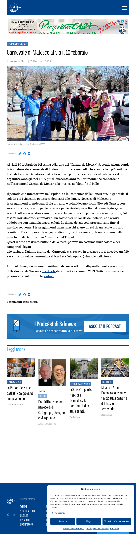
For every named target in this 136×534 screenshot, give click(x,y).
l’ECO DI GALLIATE (27, 511)
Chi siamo (114, 528)
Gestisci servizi (58, 513)
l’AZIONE (23, 506)
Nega (88, 521)
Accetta (63, 521)
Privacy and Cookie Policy (74, 528)
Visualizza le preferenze (116, 521)
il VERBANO (25, 520)
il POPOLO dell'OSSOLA (17, 43)
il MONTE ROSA (26, 524)
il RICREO (24, 515)
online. (49, 276)
